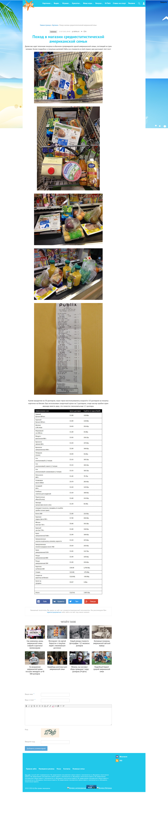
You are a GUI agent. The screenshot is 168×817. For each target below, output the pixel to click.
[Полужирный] (26, 706)
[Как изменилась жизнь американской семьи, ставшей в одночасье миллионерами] (35, 632)
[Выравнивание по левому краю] (37, 706)
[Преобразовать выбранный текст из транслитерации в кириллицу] (61, 706)
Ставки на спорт (119, 3)
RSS (121, 761)
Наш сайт (28, 775)
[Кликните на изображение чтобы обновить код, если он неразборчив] (50, 737)
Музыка (65, 3)
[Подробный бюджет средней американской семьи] (102, 658)
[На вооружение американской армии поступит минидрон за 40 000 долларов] (35, 658)
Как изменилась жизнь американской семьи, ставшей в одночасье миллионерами (35, 644)
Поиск (59, 769)
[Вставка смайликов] (45, 706)
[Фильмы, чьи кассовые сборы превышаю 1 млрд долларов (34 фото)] (79, 658)
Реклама (131, 3)
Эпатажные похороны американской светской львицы (101, 643)
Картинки (46, 3)
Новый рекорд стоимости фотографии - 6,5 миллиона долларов (79, 643)
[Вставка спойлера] (63, 706)
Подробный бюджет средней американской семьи (101, 669)
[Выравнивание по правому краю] (42, 706)
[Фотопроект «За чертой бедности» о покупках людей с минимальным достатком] (57, 632)
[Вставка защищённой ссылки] (50, 706)
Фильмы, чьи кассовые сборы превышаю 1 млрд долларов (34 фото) (79, 669)
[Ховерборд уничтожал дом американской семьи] (57, 658)
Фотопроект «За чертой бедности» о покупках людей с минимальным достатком (57, 644)
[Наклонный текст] (29, 706)
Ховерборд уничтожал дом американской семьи (57, 668)
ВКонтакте (123, 757)
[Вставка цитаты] (58, 706)
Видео (56, 3)
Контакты (66, 769)
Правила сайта (31, 769)
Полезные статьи (79, 769)
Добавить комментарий (36, 749)
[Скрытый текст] (55, 706)
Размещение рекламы (46, 769)
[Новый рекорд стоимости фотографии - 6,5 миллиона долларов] (79, 632)
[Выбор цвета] (53, 706)
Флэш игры (87, 3)
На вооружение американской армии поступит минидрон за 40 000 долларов (35, 670)
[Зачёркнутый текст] (34, 706)
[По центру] (39, 706)
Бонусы (98, 3)
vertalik (76, 32)
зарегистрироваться (54, 612)
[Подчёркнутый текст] (31, 706)
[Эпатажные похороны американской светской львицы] (102, 632)
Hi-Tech (108, 3)
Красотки (76, 3)
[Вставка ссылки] (47, 706)
